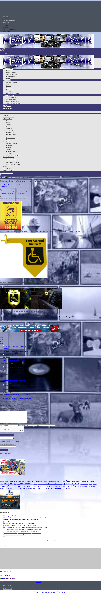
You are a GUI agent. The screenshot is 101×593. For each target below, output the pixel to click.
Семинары (9, 67)
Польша (60, 484)
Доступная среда (11, 99)
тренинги (63, 488)
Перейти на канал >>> (6, 457)
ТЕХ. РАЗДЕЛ (6, 80)
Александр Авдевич (8, 481)
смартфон (43, 488)
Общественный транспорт (13, 103)
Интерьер (63, 481)
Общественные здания (12, 101)
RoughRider (2, 481)
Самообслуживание (11, 74)
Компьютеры (76, 481)
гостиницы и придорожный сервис (89, 486)
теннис (48, 488)
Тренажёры (9, 91)
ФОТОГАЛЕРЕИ (61, 486)
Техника (33, 486)
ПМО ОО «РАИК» (8, 587)
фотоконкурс (68, 488)
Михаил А (6, 185)
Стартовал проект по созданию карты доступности (20, 352)
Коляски (8, 86)
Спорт (8, 61)
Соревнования (14, 486)
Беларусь (41, 481)
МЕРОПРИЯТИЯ (7, 57)
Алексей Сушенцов (18, 481)
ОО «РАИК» (6, 17)
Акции (7, 65)
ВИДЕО (5, 105)
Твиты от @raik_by (5, 575)
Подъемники (9, 84)
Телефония (29, 486)
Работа (90, 484)
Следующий (6, 357)
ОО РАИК (38, 582)
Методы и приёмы (11, 72)
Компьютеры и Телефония (13, 93)
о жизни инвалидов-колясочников (29, 197)
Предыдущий (6, 348)
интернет (17, 488)
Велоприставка (10, 89)
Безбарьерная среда (31, 481)
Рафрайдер (95, 484)
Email (5, 186)
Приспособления (10, 76)
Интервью (59, 481)
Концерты (17, 484)
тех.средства (12, 320)
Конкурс (83, 481)
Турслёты (8, 63)
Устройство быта (11, 97)
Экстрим (81, 486)
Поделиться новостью (9, 20)
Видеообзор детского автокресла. (13, 371)
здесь (44, 280)
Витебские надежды (52, 481)
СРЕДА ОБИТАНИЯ (8, 95)
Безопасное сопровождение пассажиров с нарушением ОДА (20, 389)
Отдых (8, 59)
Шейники (74, 485)
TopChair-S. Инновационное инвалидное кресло (17, 398)
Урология (55, 486)
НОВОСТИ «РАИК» (8, 55)
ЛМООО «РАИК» (7, 589)
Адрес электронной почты (7, 444)
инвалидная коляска (7, 488)
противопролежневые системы (34, 488)
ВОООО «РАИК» (7, 585)
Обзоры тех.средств (11, 82)
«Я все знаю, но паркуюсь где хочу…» (15, 360)
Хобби (67, 486)
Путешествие (85, 484)
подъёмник (23, 488)
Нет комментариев (24, 185)
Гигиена (8, 78)
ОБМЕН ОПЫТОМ (8, 69)
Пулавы (81, 484)
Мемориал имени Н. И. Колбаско (42, 484)
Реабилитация (10, 70)
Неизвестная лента (10, 578)
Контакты (5, 18)
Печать (2, 186)
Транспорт (9, 88)
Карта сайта (6, 22)
